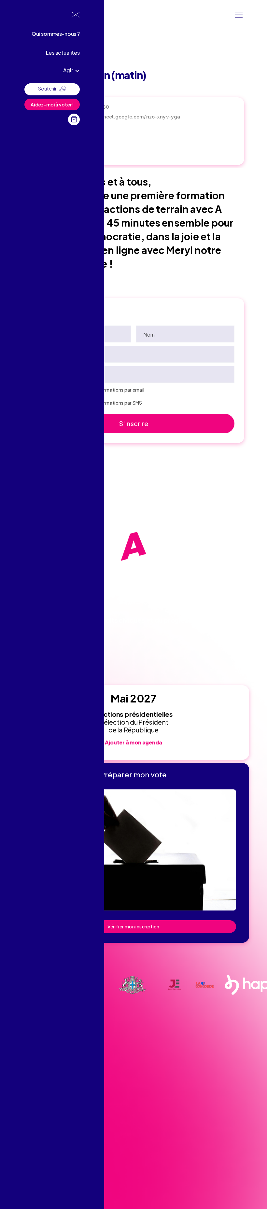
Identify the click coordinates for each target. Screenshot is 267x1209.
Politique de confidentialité (44, 1169)
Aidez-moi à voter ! (52, 104)
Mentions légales (34, 1159)
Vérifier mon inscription (133, 926)
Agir (68, 70)
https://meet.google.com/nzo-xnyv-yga (132, 117)
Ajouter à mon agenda (133, 742)
